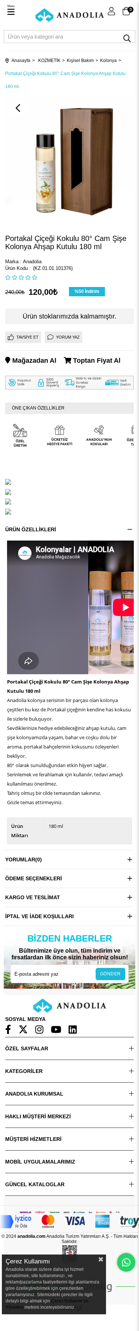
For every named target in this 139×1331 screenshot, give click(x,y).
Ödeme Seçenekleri (33, 878)
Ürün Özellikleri (30, 529)
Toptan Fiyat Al (95, 360)
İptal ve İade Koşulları (39, 916)
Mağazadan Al (33, 360)
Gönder (110, 973)
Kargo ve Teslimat (32, 897)
